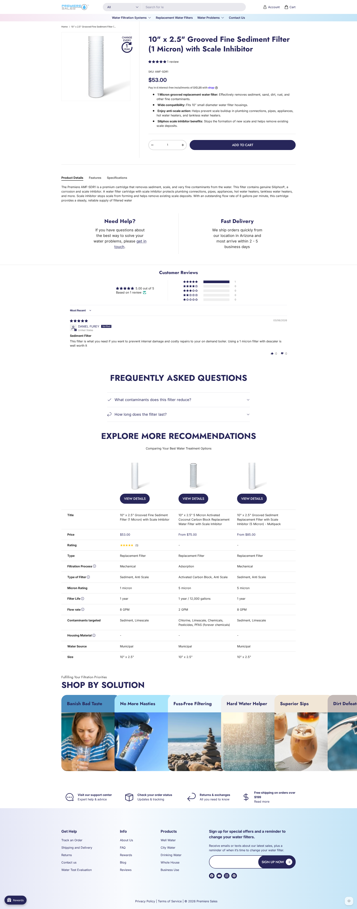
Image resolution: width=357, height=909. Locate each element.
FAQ (123, 847)
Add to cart (242, 145)
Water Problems (208, 17)
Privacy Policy (145, 901)
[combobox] (174, 7)
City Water (168, 847)
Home (64, 27)
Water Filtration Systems (129, 17)
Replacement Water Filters (174, 17)
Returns (66, 855)
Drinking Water (171, 855)
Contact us (68, 862)
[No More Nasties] (144, 741)
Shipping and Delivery (76, 847)
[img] (79, 321)
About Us (126, 840)
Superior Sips (294, 703)
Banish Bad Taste (84, 703)
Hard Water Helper (247, 703)
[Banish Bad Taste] (90, 741)
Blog (123, 862)
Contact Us (237, 17)
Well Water (168, 840)
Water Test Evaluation (76, 870)
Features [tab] (95, 178)
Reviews (125, 870)
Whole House (170, 862)
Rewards (126, 855)
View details (135, 498)
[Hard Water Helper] (250, 741)
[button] (290, 7)
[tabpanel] (178, 194)
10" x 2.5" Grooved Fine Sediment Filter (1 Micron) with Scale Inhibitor (93, 27)
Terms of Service (170, 901)
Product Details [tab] (72, 178)
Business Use (170, 870)
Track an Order (71, 840)
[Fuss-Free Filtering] (197, 741)
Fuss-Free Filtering (192, 703)
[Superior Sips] (303, 741)
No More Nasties (137, 703)
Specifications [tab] (117, 178)
